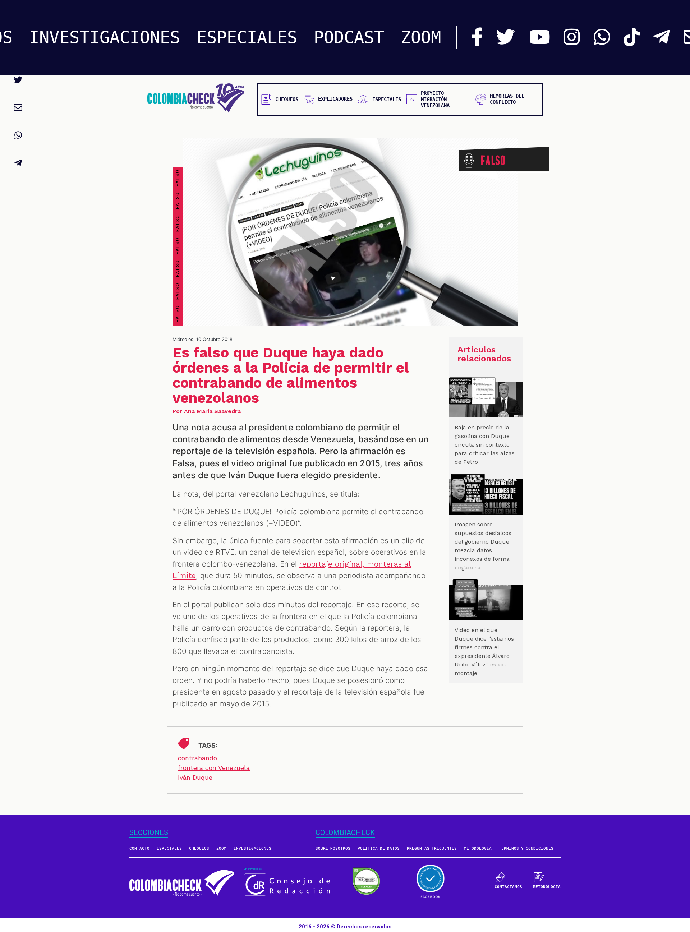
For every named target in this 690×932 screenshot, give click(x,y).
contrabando (197, 758)
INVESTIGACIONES (104, 37)
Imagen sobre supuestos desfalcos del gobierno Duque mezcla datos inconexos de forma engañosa (483, 546)
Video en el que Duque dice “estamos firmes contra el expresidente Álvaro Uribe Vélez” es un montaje (484, 652)
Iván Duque (195, 777)
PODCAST (349, 37)
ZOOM (421, 37)
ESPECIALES (247, 37)
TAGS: (207, 745)
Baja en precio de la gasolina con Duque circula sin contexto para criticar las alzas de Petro (485, 444)
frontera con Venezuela (214, 767)
